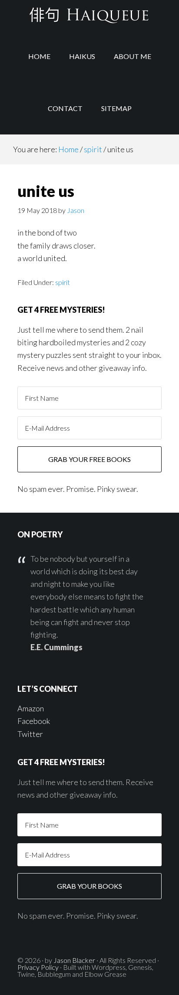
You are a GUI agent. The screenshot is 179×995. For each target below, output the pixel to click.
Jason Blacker (74, 960)
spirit (62, 282)
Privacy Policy (38, 967)
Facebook (33, 721)
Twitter (30, 734)
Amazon (30, 708)
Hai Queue (89, 15)
